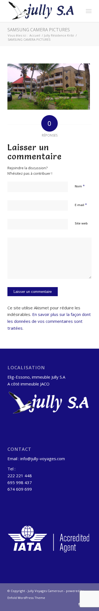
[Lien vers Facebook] (79, 604)
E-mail (81, 204)
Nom (80, 186)
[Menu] (89, 11)
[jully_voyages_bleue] (41, 11)
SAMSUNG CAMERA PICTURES (38, 30)
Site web (81, 223)
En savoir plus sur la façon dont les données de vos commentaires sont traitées (49, 321)
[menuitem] (89, 11)
